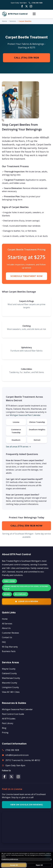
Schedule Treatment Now (26, 276)
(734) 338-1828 (37, 3)
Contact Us (7, 637)
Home (4, 21)
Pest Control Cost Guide (13, 714)
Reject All (39, 865)
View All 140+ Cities (11, 692)
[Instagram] (31, 6)
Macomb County (9, 682)
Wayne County (8, 668)
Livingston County (10, 687)
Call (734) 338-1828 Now (26, 525)
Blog (4, 728)
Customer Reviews (10, 632)
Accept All (14, 865)
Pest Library (7, 723)
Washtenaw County (11, 678)
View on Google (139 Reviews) (26, 805)
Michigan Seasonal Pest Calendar (25, 415)
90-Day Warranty (10, 646)
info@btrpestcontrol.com (17, 755)
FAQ (4, 642)
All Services (7, 623)
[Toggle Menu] (34, 14)
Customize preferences (26, 859)
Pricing (5, 732)
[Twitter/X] (26, 6)
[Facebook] (22, 6)
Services (12, 21)
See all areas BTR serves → (18, 446)
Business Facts (9, 651)
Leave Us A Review (28, 601)
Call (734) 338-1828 (26, 57)
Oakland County (9, 673)
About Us (6, 628)
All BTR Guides (8, 718)
